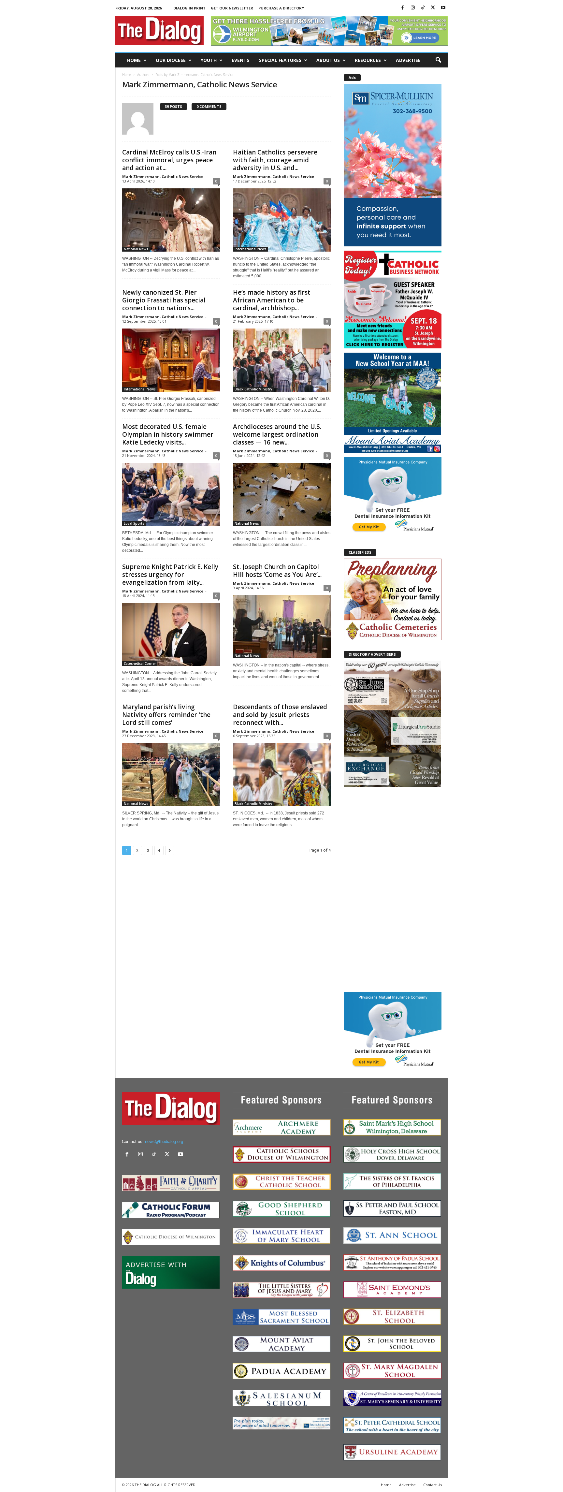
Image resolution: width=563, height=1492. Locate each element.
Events (240, 60)
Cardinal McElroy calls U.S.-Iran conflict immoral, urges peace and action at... (169, 160)
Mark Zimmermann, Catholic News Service (162, 176)
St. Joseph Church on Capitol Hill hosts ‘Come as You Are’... (277, 571)
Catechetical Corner (140, 663)
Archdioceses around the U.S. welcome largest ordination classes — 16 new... (277, 434)
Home (134, 60)
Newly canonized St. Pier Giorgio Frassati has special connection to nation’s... (164, 300)
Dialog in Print (189, 8)
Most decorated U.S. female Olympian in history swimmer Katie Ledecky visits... (167, 434)
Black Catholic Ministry (253, 389)
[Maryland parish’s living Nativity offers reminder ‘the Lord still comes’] (171, 774)
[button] (438, 60)
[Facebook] (403, 8)
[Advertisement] (392, 889)
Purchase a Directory (281, 8)
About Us (328, 60)
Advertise (408, 60)
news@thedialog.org (164, 1141)
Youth (209, 60)
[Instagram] (413, 8)
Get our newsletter (232, 8)
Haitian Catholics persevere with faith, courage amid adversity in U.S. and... (275, 160)
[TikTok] (423, 8)
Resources (368, 60)
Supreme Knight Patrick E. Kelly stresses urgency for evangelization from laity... (170, 575)
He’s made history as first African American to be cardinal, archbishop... (271, 300)
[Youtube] (443, 8)
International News (251, 249)
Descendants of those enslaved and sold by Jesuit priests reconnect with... (280, 715)
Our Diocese (171, 60)
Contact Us (432, 1484)
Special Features (280, 60)
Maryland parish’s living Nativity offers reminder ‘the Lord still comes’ (166, 715)
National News (136, 249)
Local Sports (134, 523)
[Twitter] (433, 8)
